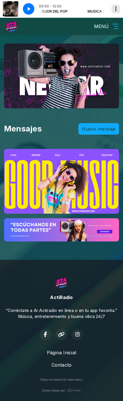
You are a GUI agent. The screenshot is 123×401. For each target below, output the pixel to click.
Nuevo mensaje (99, 129)
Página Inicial (61, 352)
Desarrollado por (54, 390)
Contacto (61, 365)
